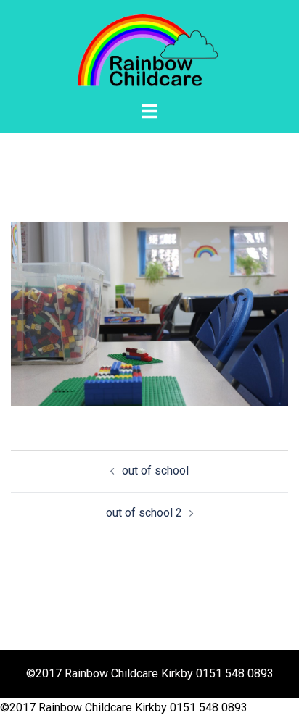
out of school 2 (144, 512)
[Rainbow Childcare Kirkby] (149, 50)
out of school (155, 470)
